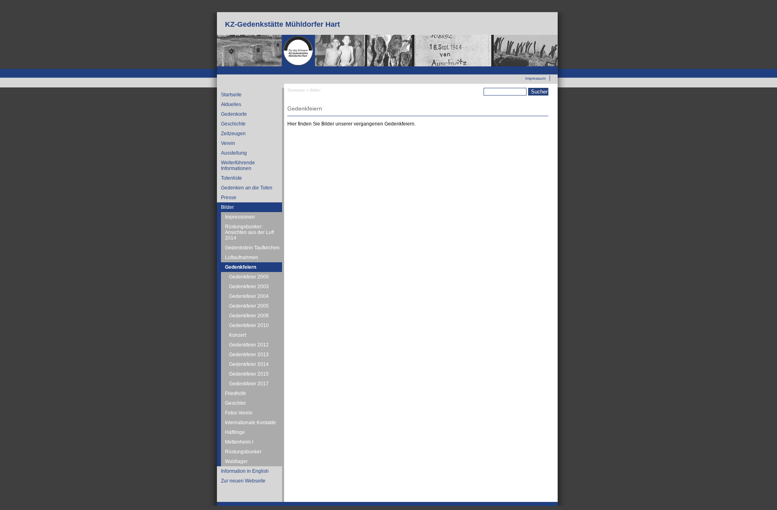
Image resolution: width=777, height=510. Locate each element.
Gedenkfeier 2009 (249, 316)
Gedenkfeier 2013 (249, 354)
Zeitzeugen (233, 133)
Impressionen (240, 217)
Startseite (231, 95)
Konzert (237, 335)
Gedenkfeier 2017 (249, 384)
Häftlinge (235, 432)
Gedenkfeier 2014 (249, 364)
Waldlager (236, 461)
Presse (228, 197)
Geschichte (233, 124)
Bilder (227, 207)
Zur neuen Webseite (527, 69)
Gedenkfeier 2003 (249, 286)
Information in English (245, 471)
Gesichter (235, 403)
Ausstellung (234, 153)
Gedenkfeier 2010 (249, 325)
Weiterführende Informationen (238, 165)
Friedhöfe (235, 393)
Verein (228, 143)
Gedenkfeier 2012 (249, 345)
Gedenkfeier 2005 (249, 306)
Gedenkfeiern (240, 267)
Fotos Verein (239, 413)
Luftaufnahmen (241, 257)
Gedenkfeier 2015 (249, 374)
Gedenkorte (234, 114)
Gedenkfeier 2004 (249, 296)
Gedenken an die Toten (246, 188)
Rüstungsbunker (243, 452)
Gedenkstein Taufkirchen (252, 248)
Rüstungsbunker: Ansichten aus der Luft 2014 (249, 232)
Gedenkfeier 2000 (249, 277)
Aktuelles (231, 104)
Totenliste (231, 178)
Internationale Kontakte (250, 422)
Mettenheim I (239, 442)
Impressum (535, 78)
